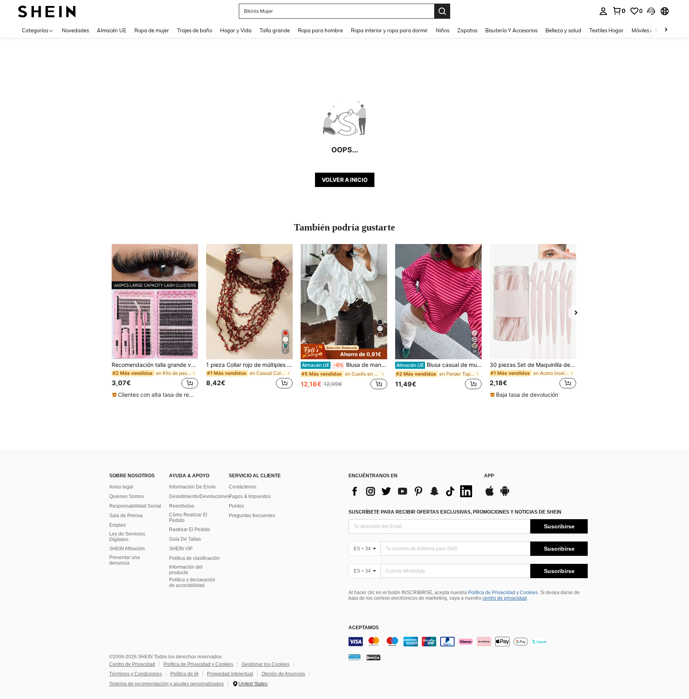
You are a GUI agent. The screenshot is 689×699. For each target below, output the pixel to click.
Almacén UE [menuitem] (111, 30)
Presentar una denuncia (124, 560)
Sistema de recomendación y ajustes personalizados (166, 684)
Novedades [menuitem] (75, 30)
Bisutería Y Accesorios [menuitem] (511, 30)
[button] (651, 11)
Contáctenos (242, 487)
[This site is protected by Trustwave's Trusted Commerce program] (354, 657)
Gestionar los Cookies (265, 664)
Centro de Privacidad (132, 664)
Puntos (236, 506)
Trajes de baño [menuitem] (194, 30)
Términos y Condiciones (135, 674)
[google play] (504, 495)
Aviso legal (121, 487)
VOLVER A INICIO (345, 179)
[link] (619, 11)
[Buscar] (442, 11)
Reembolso (181, 506)
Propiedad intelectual (230, 674)
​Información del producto (186, 569)
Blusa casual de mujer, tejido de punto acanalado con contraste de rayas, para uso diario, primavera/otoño (439, 365)
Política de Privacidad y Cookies (503, 592)
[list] (412, 491)
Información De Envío (192, 487)
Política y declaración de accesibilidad (192, 582)
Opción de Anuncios (283, 674)
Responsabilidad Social (135, 506)
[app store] (489, 495)
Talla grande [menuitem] (275, 30)
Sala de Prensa (126, 515)
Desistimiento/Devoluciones (199, 496)
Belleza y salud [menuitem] (563, 30)
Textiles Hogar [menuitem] (606, 30)
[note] (155, 395)
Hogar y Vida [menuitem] (236, 30)
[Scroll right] (666, 30)
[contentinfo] (468, 641)
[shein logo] (47, 11)
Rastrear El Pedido (189, 529)
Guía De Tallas (185, 539)
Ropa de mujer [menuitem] (151, 30)
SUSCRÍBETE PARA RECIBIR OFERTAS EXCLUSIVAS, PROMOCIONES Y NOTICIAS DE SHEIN (454, 512)
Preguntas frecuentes (252, 515)
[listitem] (155, 321)
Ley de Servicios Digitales (127, 536)
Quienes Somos (126, 496)
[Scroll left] (656, 30)
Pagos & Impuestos (250, 496)
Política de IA (184, 674)
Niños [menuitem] (442, 30)
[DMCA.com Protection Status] (373, 657)
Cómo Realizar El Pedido (188, 517)
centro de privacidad (504, 598)
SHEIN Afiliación (127, 548)
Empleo (117, 525)
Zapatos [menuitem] (467, 30)
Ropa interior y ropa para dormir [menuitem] (389, 30)
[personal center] (603, 11)
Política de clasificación (194, 558)
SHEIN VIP (181, 548)
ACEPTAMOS (363, 627)
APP (489, 475)
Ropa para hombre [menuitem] (320, 30)
